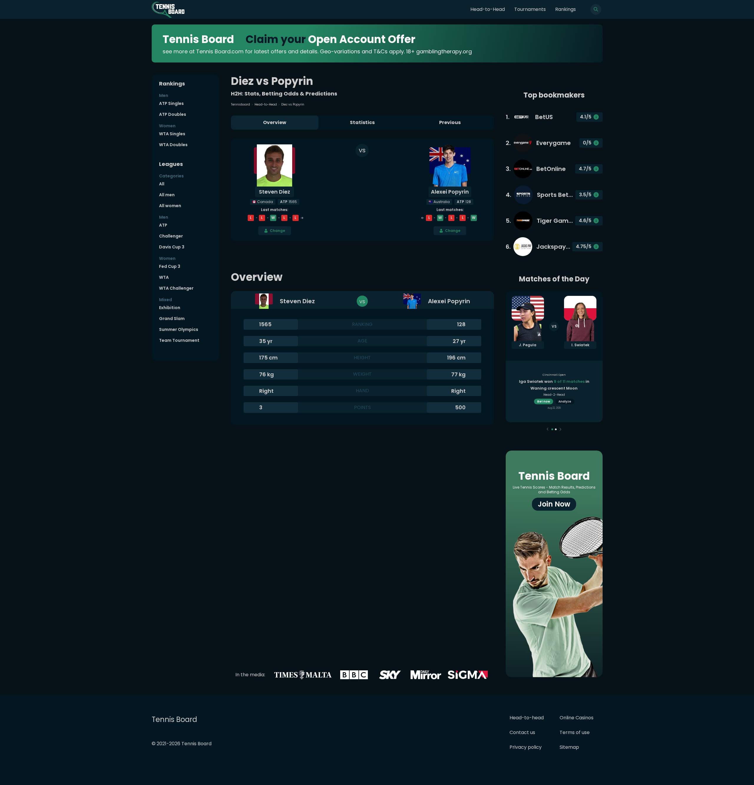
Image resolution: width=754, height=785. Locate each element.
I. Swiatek (580, 344)
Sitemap (569, 747)
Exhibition (169, 308)
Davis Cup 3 (171, 247)
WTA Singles (172, 134)
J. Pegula (527, 344)
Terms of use (575, 732)
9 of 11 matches (569, 381)
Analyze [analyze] (564, 401)
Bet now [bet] (543, 401)
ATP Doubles (172, 114)
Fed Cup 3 (169, 266)
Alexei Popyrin (450, 191)
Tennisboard (240, 104)
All (161, 184)
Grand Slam (172, 318)
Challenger (171, 236)
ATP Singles (171, 103)
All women (170, 206)
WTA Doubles (173, 145)
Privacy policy (526, 747)
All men (167, 195)
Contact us (522, 732)
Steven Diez (274, 191)
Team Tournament (179, 340)
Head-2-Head (554, 394)
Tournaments (530, 9)
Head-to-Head (487, 9)
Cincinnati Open (554, 375)
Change (277, 230)
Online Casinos (576, 717)
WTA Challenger (176, 288)
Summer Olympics (178, 329)
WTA (164, 277)
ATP (163, 225)
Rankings (565, 9)
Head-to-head (527, 717)
